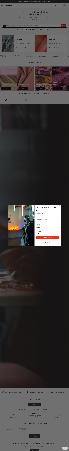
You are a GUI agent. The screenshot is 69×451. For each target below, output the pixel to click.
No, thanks (47, 242)
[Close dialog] (59, 207)
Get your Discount (47, 237)
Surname (38, 217)
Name (37, 210)
